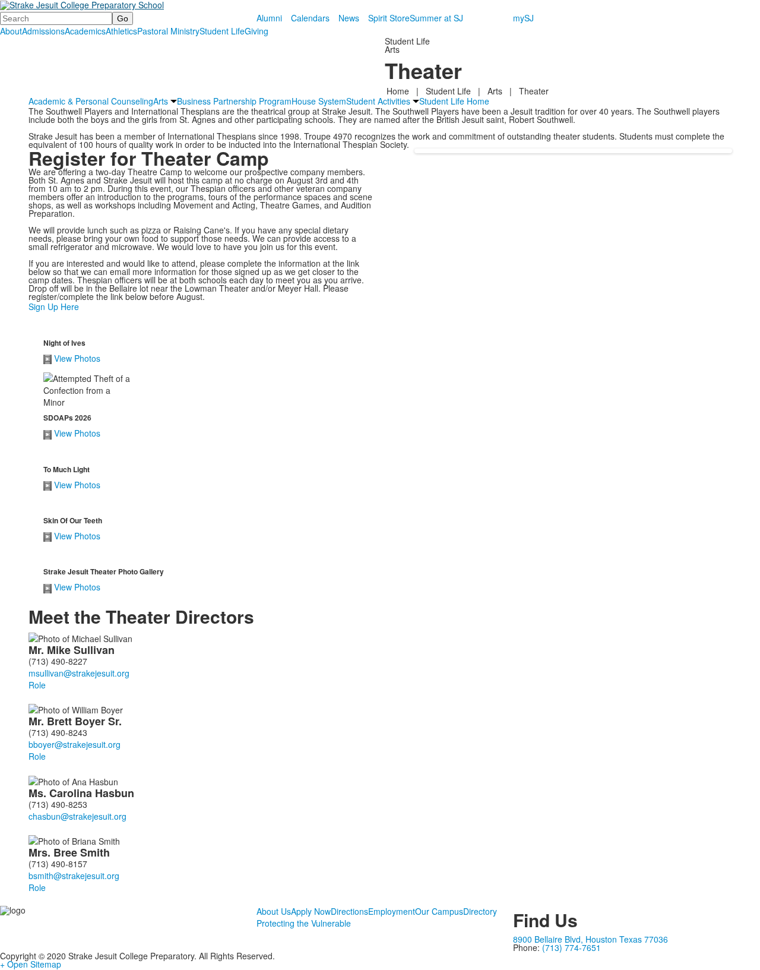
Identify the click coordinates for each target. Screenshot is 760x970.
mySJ (523, 18)
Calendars (310, 18)
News (348, 18)
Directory (480, 911)
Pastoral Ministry (168, 31)
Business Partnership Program (234, 101)
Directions (349, 911)
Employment (391, 911)
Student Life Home (454, 101)
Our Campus (439, 911)
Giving (256, 31)
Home (399, 91)
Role (37, 685)
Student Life (222, 31)
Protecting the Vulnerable (303, 923)
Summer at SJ (436, 18)
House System (319, 101)
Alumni (269, 18)
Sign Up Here (53, 306)
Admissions (43, 31)
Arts (494, 91)
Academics (85, 31)
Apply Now (311, 911)
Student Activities (378, 101)
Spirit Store (389, 18)
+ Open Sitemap (30, 964)
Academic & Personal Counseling (90, 101)
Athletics (121, 31)
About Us (273, 911)
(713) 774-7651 (571, 947)
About (11, 31)
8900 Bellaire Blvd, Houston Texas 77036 (590, 939)
